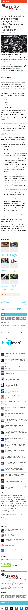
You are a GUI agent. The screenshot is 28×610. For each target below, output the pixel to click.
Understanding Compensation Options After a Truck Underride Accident (14, 474)
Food (21, 499)
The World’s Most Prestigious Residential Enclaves (15, 354)
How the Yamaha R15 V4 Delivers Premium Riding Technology (13, 254)
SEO (12, 507)
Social (3, 314)
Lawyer (24, 503)
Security (9, 507)
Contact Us (10, 604)
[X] (11, 608)
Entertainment (4, 499)
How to (8, 503)
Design (13, 497)
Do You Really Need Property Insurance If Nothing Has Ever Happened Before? (15, 396)
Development (18, 497)
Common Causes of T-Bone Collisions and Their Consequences (15, 463)
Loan (9, 505)
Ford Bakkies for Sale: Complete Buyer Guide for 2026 (4, 254)
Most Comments (5, 322)
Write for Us (19, 604)
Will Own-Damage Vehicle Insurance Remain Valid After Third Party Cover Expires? (14, 271)
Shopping (20, 507)
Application (10, 495)
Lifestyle (4, 505)
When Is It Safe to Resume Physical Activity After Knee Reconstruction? (15, 402)
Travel (12, 511)
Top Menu (6, 1)
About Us (5, 604)
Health (11, 501)
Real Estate (4, 507)
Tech (17, 508)
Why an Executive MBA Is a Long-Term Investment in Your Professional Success (15, 468)
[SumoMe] (26, 608)
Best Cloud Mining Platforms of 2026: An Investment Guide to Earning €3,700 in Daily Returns (16, 361)
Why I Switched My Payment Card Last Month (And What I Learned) (14, 390)
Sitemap (14, 604)
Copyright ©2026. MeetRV (6, 602)
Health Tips (22, 501)
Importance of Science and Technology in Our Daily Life (13, 325)
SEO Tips (16, 507)
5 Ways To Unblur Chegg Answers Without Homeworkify (21, 302)
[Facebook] (6, 608)
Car (5, 235)
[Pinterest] (16, 608)
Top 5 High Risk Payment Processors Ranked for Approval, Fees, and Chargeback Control (16, 433)
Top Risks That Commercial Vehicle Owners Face (5, 287)
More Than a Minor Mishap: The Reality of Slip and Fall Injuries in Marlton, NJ (15, 480)
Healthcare (16, 501)
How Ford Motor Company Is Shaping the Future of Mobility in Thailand (14, 288)
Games (2, 501)
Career (4, 497)
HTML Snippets (8, 605)
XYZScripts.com (19, 605)
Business (21, 495)
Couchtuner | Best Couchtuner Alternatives (10, 330)
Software (13, 508)
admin (3, 32)
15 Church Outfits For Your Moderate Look (10, 327)
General (6, 501)
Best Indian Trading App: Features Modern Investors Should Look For (15, 384)
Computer (9, 497)
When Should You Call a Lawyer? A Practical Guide (15, 408)
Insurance (13, 503)
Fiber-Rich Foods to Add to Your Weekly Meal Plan (15, 414)
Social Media (7, 508)
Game (24, 499)
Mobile (18, 505)
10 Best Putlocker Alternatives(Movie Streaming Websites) (13, 329)
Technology (5, 510)
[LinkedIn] (21, 608)
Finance (17, 499)
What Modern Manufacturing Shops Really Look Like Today (15, 486)
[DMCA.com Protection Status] (6, 566)
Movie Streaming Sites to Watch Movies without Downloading (14, 332)
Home (3, 503)
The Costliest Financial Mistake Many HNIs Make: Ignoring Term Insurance (15, 378)
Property (25, 505)
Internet (18, 503)
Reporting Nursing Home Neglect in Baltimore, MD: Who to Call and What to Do (16, 457)
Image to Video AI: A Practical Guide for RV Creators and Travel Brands (15, 426)
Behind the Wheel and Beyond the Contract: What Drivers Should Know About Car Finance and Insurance (5, 272)
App (5, 495)
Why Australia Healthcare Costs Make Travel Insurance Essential (16, 372)
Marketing (13, 505)
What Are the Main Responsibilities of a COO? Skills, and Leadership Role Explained (15, 445)
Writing (16, 510)
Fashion (10, 499)
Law (21, 503)
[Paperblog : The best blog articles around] (14, 566)
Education (23, 497)
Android (2, 495)
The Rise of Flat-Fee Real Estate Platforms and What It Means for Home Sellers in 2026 (16, 420)
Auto (14, 32)
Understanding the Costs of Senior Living (15, 366)
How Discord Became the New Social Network (14, 439)
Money (22, 505)
